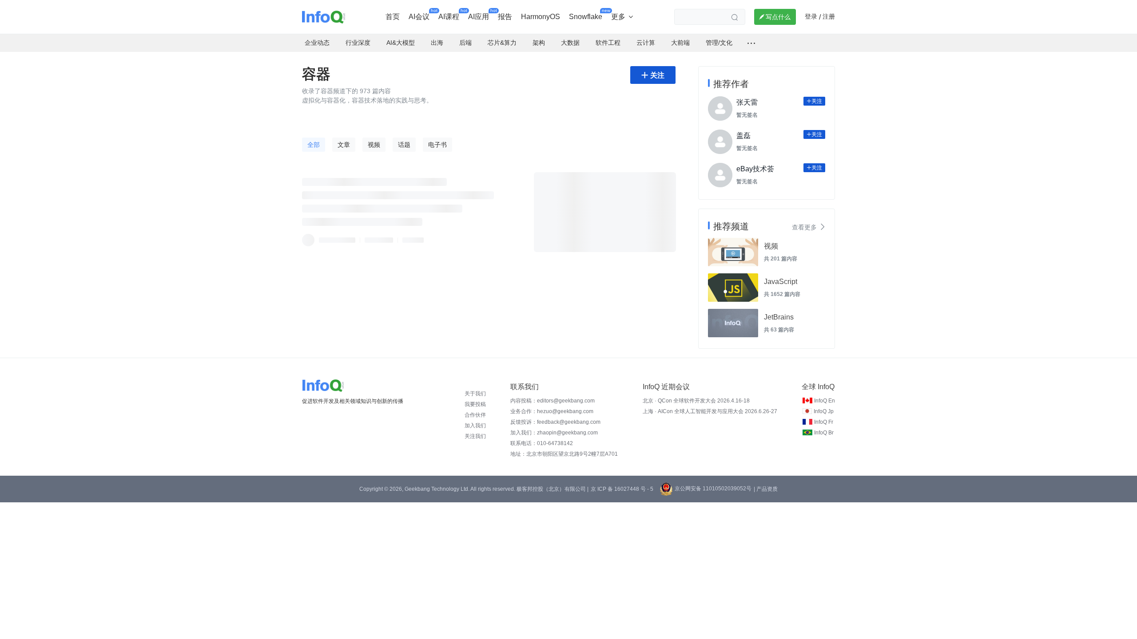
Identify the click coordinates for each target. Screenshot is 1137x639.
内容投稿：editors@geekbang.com (552, 401)
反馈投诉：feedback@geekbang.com (555, 422)
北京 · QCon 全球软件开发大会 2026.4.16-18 (696, 401)
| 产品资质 (766, 489)
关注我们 (475, 436)
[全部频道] (751, 43)
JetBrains (779, 317)
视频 (771, 246)
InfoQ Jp (824, 411)
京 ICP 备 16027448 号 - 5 (622, 489)
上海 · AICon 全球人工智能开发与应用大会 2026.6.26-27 (710, 411)
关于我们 (475, 393)
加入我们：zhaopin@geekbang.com (554, 433)
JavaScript (780, 281)
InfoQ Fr (823, 422)
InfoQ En (824, 401)
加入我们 (475, 425)
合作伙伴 (475, 415)
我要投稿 (475, 404)
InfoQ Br (824, 433)
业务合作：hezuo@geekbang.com (551, 411)
